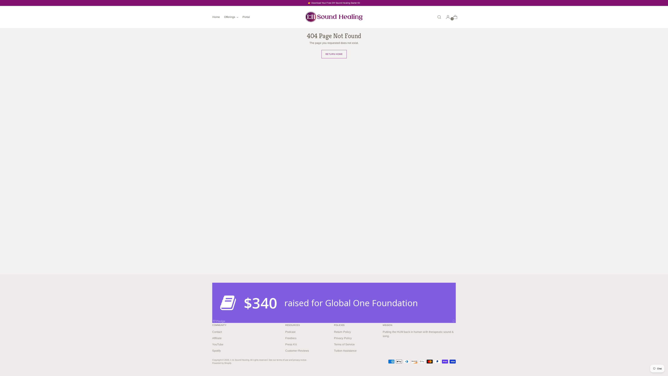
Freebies (290, 338)
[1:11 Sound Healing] (334, 16)
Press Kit (291, 344)
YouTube (218, 344)
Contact (217, 331)
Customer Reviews (297, 350)
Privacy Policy (343, 338)
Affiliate (217, 338)
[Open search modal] (439, 17)
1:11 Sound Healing (239, 360)
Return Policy (342, 331)
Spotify (216, 350)
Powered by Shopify (221, 363)
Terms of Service (344, 344)
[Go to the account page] (446, 17)
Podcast (290, 331)
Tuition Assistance (345, 350)
